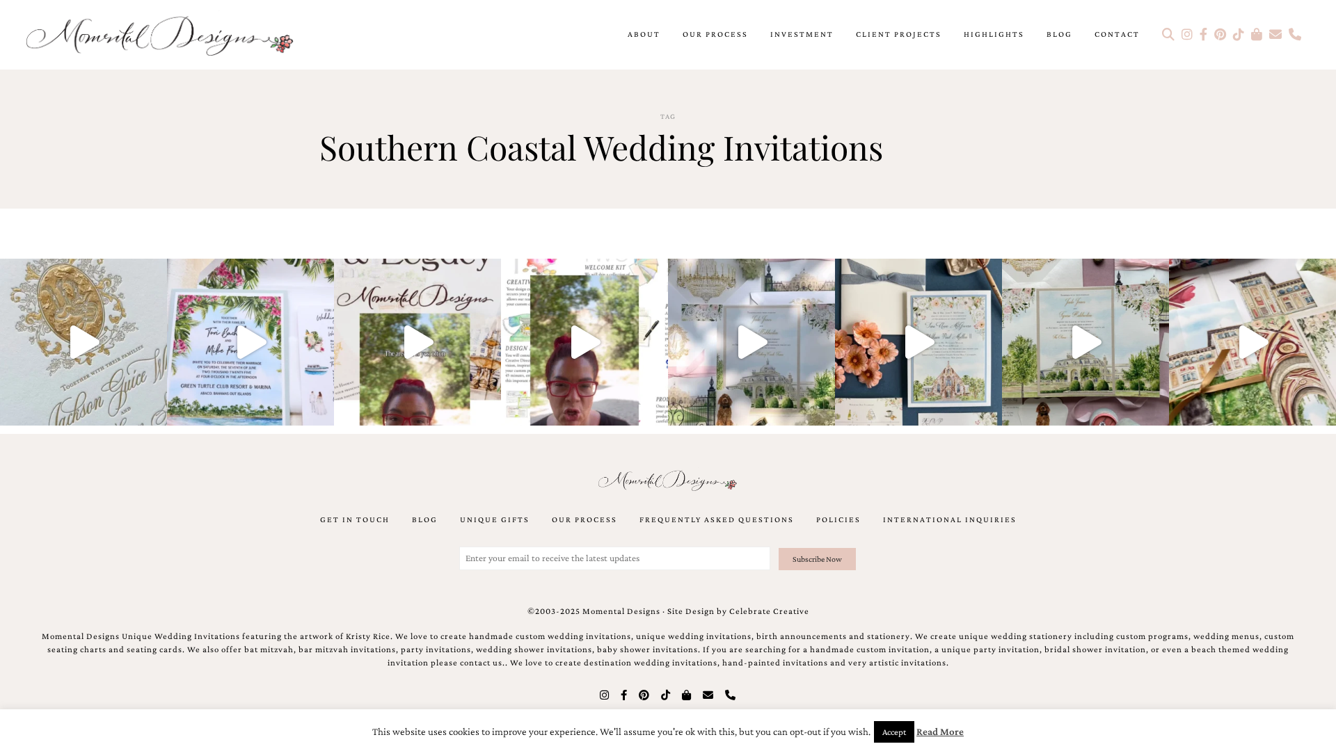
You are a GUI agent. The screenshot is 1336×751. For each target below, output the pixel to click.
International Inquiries (950, 519)
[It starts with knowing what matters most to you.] (1252, 342)
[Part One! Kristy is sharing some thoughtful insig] (584, 342)
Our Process (715, 34)
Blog (1059, 34)
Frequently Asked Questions (716, 519)
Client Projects (898, 34)
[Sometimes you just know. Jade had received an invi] (1085, 342)
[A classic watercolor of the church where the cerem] (918, 342)
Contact (1117, 34)
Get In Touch (355, 519)
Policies (838, 519)
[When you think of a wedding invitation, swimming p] (250, 342)
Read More (940, 731)
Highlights (994, 34)
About (644, 34)
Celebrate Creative (769, 611)
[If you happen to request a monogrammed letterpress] (83, 342)
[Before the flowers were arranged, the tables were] (751, 342)
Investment (802, 34)
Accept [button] (894, 732)
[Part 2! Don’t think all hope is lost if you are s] (417, 342)
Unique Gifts (495, 519)
